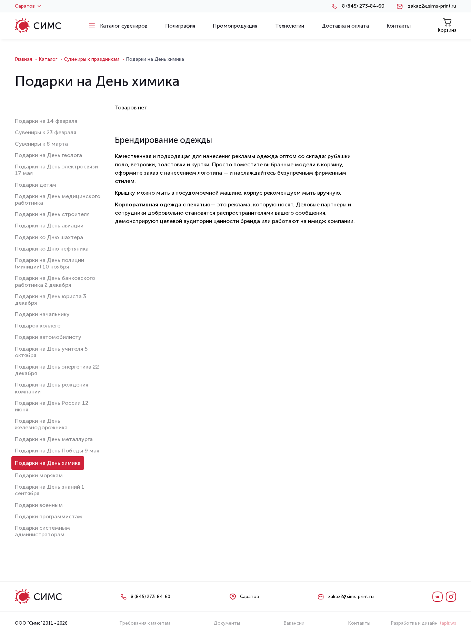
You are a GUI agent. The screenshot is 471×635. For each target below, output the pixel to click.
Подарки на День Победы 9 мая (57, 450)
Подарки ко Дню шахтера (49, 237)
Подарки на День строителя (52, 214)
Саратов (25, 6)
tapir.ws (448, 623)
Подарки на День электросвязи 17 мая (56, 169)
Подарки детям (35, 185)
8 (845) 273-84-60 (363, 6)
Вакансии (294, 623)
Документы (227, 623)
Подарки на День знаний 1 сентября (49, 490)
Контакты (359, 623)
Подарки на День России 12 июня (51, 406)
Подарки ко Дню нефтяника (52, 248)
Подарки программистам (48, 516)
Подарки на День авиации (49, 225)
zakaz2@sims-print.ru (432, 6)
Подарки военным (39, 505)
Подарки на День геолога (48, 155)
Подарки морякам (39, 475)
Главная (23, 59)
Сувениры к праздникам (91, 59)
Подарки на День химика (48, 463)
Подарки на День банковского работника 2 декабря (55, 281)
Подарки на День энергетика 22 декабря (57, 370)
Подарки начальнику (42, 314)
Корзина (447, 30)
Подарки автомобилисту (48, 337)
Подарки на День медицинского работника (57, 199)
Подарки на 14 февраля (46, 121)
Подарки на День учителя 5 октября (51, 352)
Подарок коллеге (37, 325)
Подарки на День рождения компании (51, 387)
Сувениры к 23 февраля (45, 132)
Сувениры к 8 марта (41, 143)
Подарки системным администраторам (42, 531)
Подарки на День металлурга (54, 439)
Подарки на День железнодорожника (41, 424)
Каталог (48, 59)
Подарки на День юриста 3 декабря (50, 299)
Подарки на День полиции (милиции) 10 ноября (49, 263)
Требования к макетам (144, 623)
